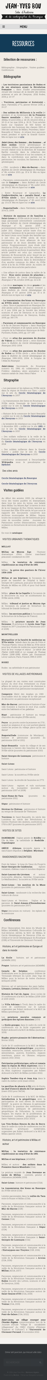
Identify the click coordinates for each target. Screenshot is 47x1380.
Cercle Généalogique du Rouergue (19, 478)
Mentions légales (32, 1372)
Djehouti (6, 464)
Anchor (16, 1375)
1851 (40, 426)
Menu (23, 26)
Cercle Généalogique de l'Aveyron (23, 394)
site (22, 137)
